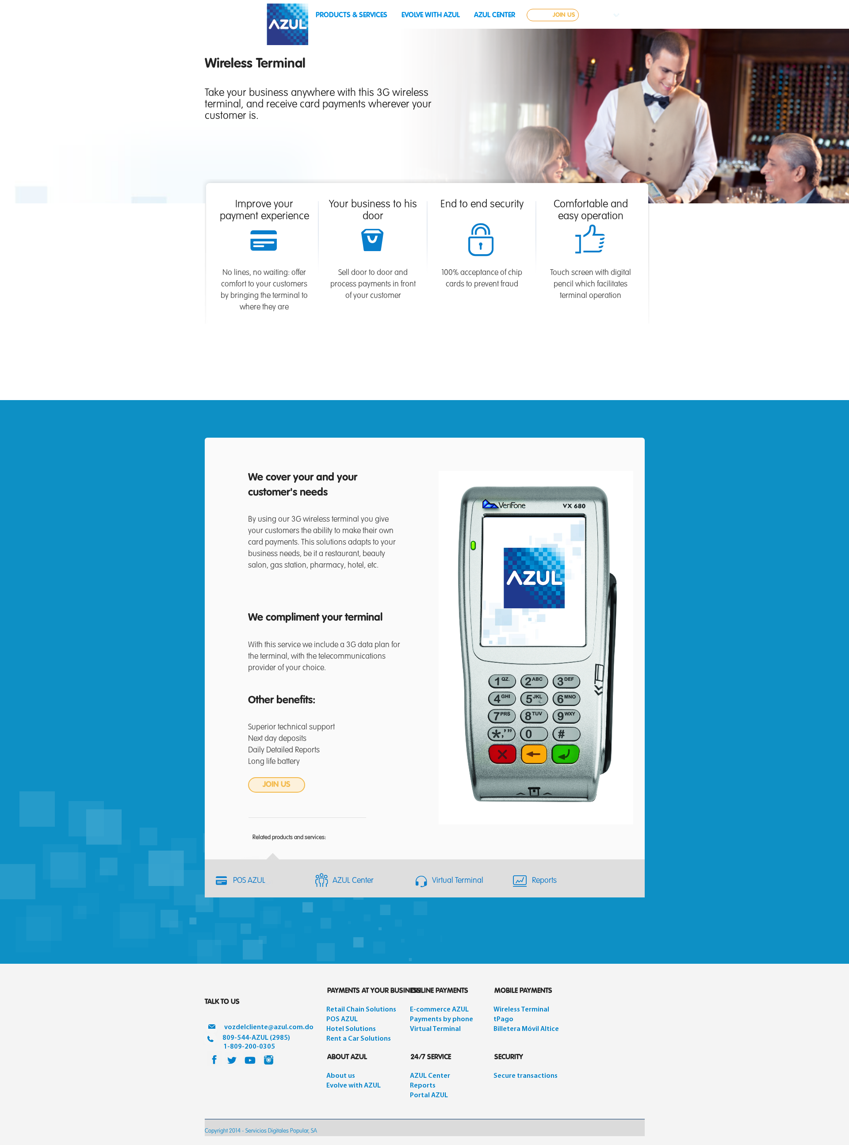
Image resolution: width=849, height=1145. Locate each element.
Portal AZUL (429, 1095)
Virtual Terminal (457, 881)
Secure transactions (525, 1076)
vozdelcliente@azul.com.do (269, 1027)
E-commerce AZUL (439, 1009)
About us (340, 1076)
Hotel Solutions (351, 1029)
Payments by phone (441, 1019)
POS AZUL (249, 881)
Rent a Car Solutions (358, 1038)
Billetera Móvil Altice (526, 1029)
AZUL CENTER (494, 15)
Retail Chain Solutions (361, 1009)
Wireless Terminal (521, 1009)
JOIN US (564, 15)
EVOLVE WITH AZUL (431, 15)
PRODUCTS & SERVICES (351, 15)
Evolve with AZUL (353, 1085)
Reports (544, 881)
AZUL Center (353, 881)
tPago (503, 1019)
